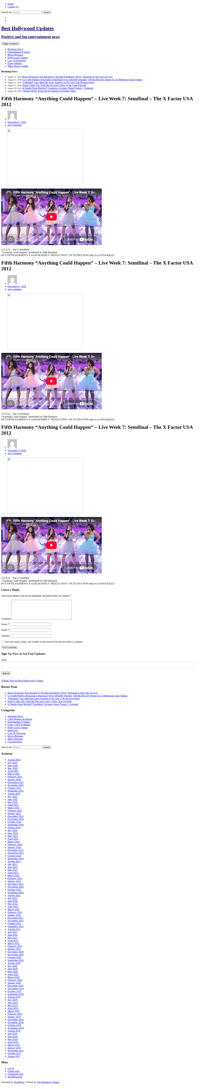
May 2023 (13, 870)
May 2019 (13, 1005)
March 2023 (14, 875)
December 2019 (15, 985)
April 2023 (13, 872)
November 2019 (16, 988)
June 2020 (13, 968)
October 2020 (14, 957)
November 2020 (16, 954)
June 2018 (13, 1036)
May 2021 (13, 937)
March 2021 (14, 943)
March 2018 (14, 1045)
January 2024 (14, 847)
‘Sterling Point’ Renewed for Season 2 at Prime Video (49, 91)
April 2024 (13, 838)
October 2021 (14, 923)
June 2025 (13, 799)
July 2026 (12, 762)
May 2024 (13, 836)
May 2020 (13, 971)
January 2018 (14, 1047)
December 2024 (15, 816)
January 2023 (14, 881)
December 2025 (15, 782)
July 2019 (12, 999)
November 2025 (16, 785)
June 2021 (13, 935)
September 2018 (16, 1028)
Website (5, 635)
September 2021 (16, 926)
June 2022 (13, 901)
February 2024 (15, 844)
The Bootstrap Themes (48, 1082)
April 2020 (13, 974)
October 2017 (14, 1053)
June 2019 (13, 1002)
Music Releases (15, 739)
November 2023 (16, 853)
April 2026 (13, 771)
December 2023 (15, 850)
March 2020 (14, 977)
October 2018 (14, 1025)
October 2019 (14, 991)
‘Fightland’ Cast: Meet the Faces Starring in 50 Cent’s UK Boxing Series (58, 82)
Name (5, 624)
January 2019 (14, 1016)
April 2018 (13, 1042)
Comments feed (15, 1074)
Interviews (13, 730)
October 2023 (14, 855)
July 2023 (12, 864)
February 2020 (15, 980)
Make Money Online (18, 66)
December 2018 (15, 1019)
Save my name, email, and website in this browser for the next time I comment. (44, 641)
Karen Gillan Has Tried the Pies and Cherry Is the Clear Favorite (54, 85)
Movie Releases (15, 55)
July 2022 (12, 898)
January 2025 (14, 813)
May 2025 (13, 802)
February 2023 (15, 878)
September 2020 (16, 960)
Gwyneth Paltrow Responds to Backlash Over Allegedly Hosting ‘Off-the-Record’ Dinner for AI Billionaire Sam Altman (82, 79)
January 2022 (14, 915)
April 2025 (13, 805)
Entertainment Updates (19, 52)
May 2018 (13, 1039)
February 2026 (15, 776)
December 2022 (15, 884)
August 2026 (14, 759)
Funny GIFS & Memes (19, 724)
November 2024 (16, 819)
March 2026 (14, 774)
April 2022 (13, 906)
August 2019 (14, 997)
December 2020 (15, 951)
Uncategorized (15, 741)
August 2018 (14, 1031)
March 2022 (14, 909)
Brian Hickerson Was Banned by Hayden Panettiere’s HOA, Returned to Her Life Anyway (67, 76)
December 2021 (15, 918)
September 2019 (16, 994)
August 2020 (14, 963)
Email (5, 630)
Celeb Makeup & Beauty (20, 719)
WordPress (19, 1082)
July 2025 (12, 796)
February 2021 (15, 946)
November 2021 (16, 920)
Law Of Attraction (17, 60)
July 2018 (12, 1033)
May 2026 (13, 768)
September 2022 (16, 892)
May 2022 (13, 903)
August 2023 (14, 861)
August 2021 (14, 929)
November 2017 (16, 1050)
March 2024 (14, 841)
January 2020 (14, 983)
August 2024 (14, 827)
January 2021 (14, 949)
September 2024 (16, 824)
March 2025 (14, 807)
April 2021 (13, 940)
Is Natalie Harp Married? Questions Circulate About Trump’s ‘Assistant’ (58, 88)
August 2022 (14, 895)
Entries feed (13, 1071)
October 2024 (14, 822)
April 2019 (13, 1008)
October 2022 (14, 889)
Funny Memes (15, 63)
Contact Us (13, 6)
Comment (6, 618)
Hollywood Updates (18, 57)
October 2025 (14, 788)
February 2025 (15, 810)
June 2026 (13, 765)
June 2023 (13, 867)
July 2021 (12, 932)
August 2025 (14, 793)
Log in (11, 1068)
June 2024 (13, 833)
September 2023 (16, 858)
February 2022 (15, 912)
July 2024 (12, 830)
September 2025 (16, 790)
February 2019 (15, 1014)
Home (11, 4)
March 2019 (14, 1011)
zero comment (15, 125)
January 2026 (14, 779)
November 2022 (16, 887)
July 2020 (12, 966)
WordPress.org (15, 1077)
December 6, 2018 (17, 122)
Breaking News (15, 49)
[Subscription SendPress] (100, 668)
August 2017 (14, 1056)
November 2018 (16, 1022)
